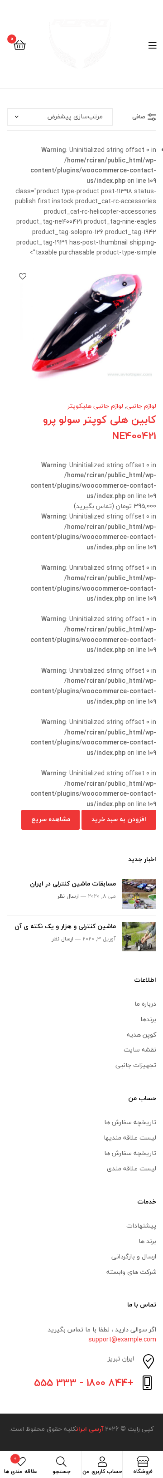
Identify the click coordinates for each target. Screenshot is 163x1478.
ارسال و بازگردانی (133, 1256)
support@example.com (122, 1339)
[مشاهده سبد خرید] (20, 44)
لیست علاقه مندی (131, 1168)
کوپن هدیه (141, 1034)
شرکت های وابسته (131, 1271)
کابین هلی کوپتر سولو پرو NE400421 (99, 428)
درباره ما (145, 1003)
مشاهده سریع (50, 819)
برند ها (147, 1241)
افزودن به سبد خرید (118, 819)
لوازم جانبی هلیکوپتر (95, 405)
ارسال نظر (68, 896)
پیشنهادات (141, 1225)
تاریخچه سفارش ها (130, 1122)
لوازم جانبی (141, 405)
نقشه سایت (140, 1049)
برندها (148, 1019)
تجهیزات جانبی (135, 1065)
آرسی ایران (89, 1428)
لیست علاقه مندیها (130, 1137)
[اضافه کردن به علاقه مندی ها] (22, 276)
